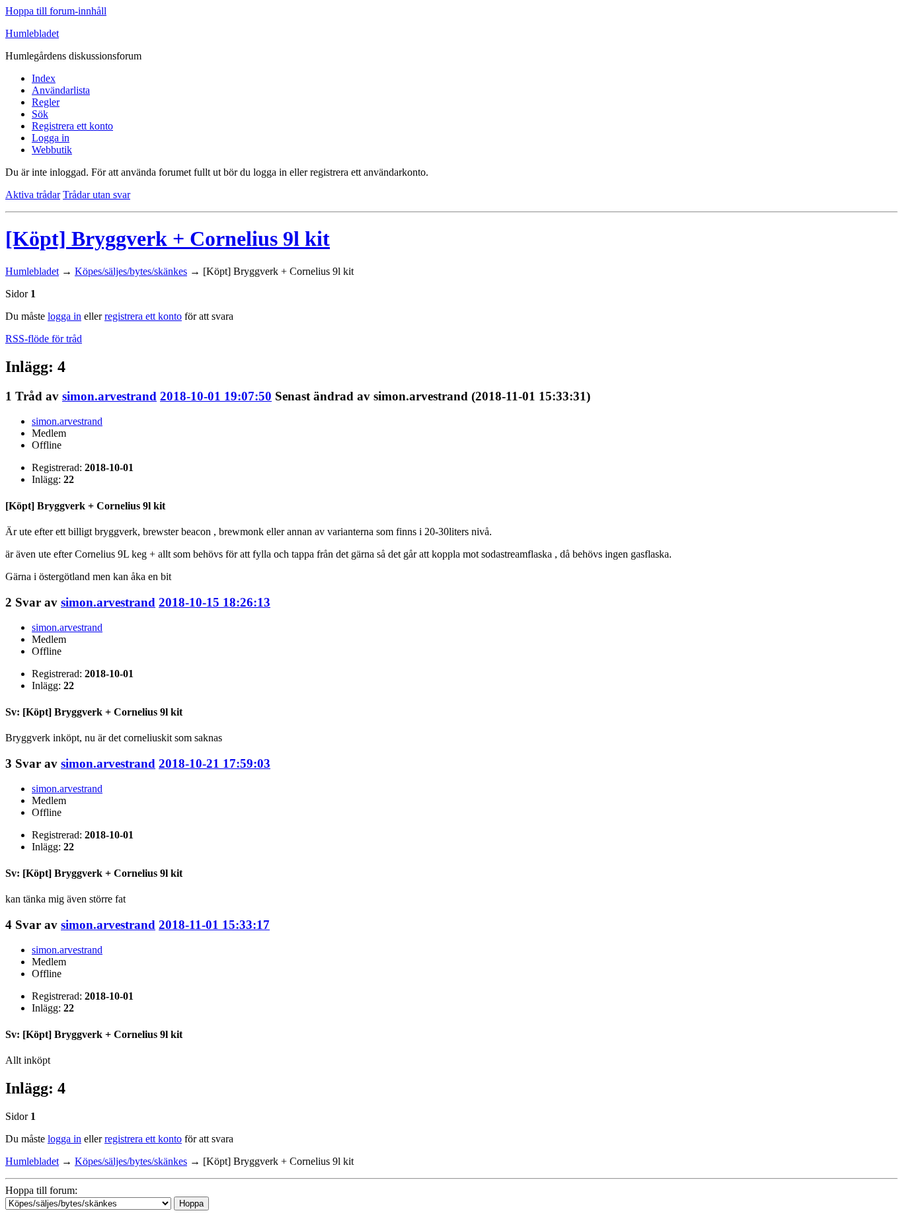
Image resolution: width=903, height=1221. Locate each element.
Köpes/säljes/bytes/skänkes (131, 271)
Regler (45, 102)
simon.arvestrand (109, 396)
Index (44, 78)
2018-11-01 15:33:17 (214, 925)
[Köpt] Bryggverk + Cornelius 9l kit (167, 238)
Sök (40, 114)
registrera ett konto (143, 316)
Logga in (50, 137)
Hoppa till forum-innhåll (55, 11)
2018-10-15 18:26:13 (214, 602)
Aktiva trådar (32, 194)
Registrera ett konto (72, 125)
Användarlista (61, 90)
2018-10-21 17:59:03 (214, 763)
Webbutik (52, 149)
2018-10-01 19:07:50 (216, 396)
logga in (64, 316)
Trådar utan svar (96, 194)
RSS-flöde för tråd (43, 338)
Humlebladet (32, 33)
